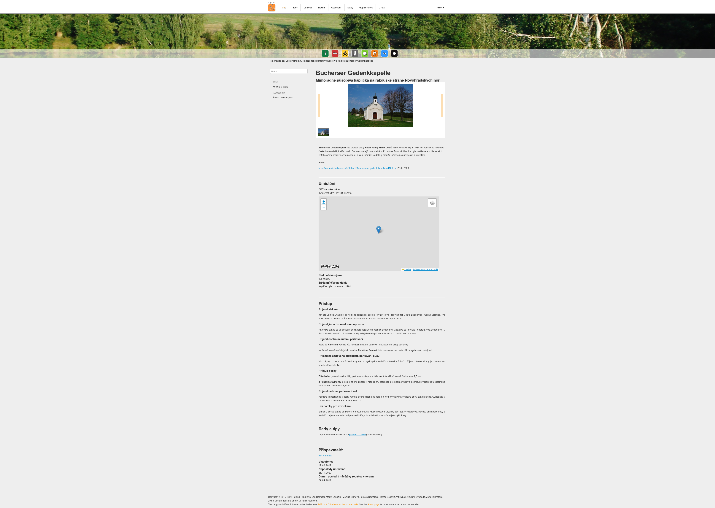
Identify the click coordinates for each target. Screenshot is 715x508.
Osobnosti (336, 7)
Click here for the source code (343, 504)
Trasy (295, 7)
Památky (296, 60)
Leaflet (407, 269)
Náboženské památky (314, 60)
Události (308, 7)
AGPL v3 (322, 504)
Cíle (284, 7)
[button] (378, 230)
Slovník (321, 7)
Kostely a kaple (335, 60)
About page (373, 504)
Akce (439, 7)
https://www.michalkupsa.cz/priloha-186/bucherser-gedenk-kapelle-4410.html (357, 167)
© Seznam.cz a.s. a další (425, 269)
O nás (382, 7)
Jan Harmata (325, 455)
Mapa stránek (366, 7)
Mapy (350, 7)
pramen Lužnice (357, 434)
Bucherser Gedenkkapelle (359, 60)
